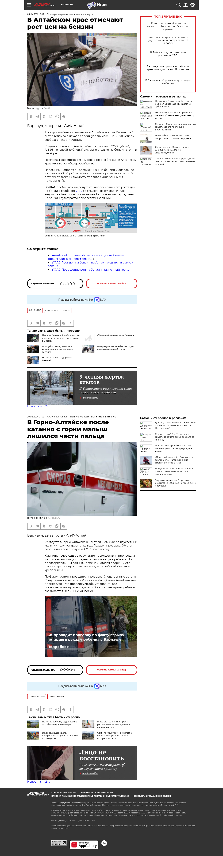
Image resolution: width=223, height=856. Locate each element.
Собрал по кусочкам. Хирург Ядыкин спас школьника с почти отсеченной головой (175, 161)
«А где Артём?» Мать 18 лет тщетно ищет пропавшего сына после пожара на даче (174, 471)
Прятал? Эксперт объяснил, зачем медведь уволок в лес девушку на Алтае (173, 448)
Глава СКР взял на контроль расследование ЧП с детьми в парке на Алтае (113, 724)
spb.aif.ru (55, 517)
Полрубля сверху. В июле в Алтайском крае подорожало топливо (58, 349)
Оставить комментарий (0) (111, 283)
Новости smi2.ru (38, 406)
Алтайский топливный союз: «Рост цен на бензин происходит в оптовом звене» (86, 257)
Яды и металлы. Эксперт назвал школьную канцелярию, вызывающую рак (172, 150)
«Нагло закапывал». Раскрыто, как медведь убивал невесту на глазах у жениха (174, 115)
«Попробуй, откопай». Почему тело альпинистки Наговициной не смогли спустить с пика (174, 460)
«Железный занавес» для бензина (115, 335)
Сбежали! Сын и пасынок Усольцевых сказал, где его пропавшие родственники (175, 127)
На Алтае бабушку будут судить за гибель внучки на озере (59, 723)
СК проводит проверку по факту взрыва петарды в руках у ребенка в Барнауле (85, 637)
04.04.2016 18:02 (35, 14)
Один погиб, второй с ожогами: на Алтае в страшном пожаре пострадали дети (114, 735)
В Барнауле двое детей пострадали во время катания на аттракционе (60, 735)
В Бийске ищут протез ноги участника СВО (168, 54)
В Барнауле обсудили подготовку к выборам (168, 82)
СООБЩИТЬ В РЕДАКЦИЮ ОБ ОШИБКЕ (152, 796)
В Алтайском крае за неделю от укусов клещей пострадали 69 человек (168, 40)
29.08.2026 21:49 (35, 416)
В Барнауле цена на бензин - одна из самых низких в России (115, 347)
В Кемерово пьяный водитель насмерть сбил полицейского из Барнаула (168, 26)
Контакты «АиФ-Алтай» (63, 792)
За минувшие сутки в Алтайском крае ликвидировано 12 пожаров (168, 68)
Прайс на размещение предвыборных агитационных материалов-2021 (90, 796)
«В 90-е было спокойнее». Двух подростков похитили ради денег (173, 137)
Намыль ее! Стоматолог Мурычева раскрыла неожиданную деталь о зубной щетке (174, 104)
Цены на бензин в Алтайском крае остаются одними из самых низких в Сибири (60, 338)
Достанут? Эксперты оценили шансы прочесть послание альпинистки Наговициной (175, 425)
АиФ (47, 108)
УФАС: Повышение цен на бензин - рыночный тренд (90, 269)
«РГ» (79, 191)
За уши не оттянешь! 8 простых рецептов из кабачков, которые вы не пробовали (175, 483)
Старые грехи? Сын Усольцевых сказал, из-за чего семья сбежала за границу (174, 437)
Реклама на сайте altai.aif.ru (96, 792)
